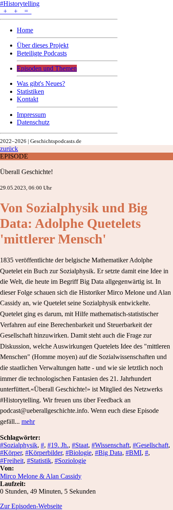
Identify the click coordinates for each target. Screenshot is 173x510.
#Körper (11, 452)
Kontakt (27, 99)
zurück (9, 148)
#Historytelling (19, 3)
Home (25, 30)
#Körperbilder (43, 452)
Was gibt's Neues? (41, 83)
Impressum (31, 114)
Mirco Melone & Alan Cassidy (40, 476)
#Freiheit (12, 460)
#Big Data (108, 452)
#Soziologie (70, 460)
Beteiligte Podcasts (42, 53)
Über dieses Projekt (42, 45)
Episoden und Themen (47, 68)
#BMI (134, 452)
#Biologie (79, 452)
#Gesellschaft (150, 445)
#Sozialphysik (18, 445)
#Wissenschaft (110, 445)
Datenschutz (33, 122)
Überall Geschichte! (26, 171)
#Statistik (39, 460)
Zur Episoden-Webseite (31, 506)
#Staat (80, 445)
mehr (28, 421)
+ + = (15, 11)
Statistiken (30, 91)
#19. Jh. (57, 445)
